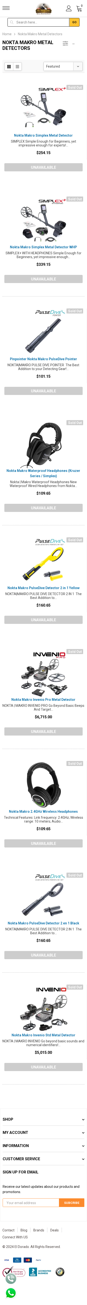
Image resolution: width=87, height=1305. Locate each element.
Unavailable (43, 167)
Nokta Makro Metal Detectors (40, 34)
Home (7, 34)
